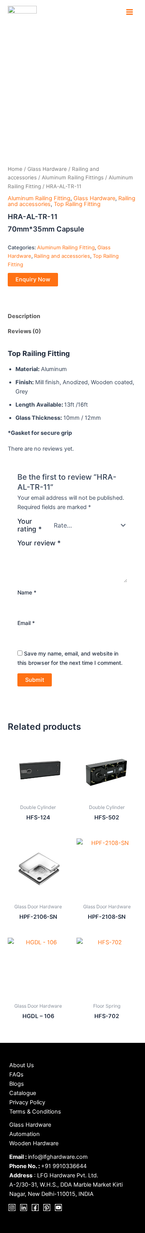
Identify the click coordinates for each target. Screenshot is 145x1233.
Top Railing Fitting (77, 204)
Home (15, 169)
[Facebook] (35, 1207)
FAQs (16, 1074)
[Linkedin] (23, 1207)
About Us (21, 1065)
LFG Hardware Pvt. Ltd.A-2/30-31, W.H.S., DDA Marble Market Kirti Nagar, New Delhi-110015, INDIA (66, 1184)
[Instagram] (12, 1207)
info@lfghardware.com (58, 1156)
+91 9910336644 (64, 1166)
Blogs (16, 1083)
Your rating (29, 525)
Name (26, 592)
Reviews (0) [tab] (24, 331)
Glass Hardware (47, 169)
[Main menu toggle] (129, 12)
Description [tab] (24, 316)
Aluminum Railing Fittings (73, 177)
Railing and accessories (62, 256)
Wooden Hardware (33, 1143)
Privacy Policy (27, 1102)
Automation (24, 1134)
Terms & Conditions (35, 1111)
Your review (39, 543)
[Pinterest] (46, 1207)
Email (26, 623)
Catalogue (22, 1093)
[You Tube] (58, 1207)
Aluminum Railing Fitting (39, 198)
